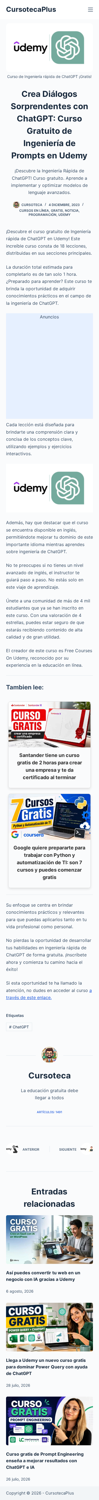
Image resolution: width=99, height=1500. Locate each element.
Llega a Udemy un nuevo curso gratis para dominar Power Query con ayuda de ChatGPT (46, 1366)
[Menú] (90, 9)
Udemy (64, 215)
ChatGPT (19, 1027)
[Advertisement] (49, 369)
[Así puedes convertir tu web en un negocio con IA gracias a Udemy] (49, 1239)
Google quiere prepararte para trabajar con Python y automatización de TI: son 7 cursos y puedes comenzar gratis (49, 862)
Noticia (72, 210)
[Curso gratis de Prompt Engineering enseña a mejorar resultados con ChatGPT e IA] (49, 1421)
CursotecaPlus (31, 9)
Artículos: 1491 (49, 1112)
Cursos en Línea (34, 210)
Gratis (57, 210)
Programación (42, 215)
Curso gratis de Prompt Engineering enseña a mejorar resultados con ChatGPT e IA (45, 1460)
